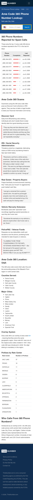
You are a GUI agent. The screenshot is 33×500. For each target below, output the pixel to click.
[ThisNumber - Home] (8, 452)
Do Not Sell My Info (9, 463)
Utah (22, 9)
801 (29, 336)
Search (27, 27)
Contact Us (6, 466)
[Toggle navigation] (29, 3)
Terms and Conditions (10, 457)
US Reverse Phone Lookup (10, 9)
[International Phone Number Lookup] (8, 3)
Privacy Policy (7, 460)
